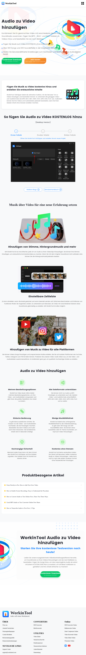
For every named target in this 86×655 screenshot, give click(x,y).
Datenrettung (37, 652)
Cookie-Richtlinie (7, 634)
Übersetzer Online (69, 641)
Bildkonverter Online (70, 628)
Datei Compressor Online (71, 631)
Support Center (7, 649)
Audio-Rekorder (38, 649)
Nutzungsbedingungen (9, 631)
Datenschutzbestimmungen (10, 641)
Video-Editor (37, 636)
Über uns (5, 625)
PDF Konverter (38, 625)
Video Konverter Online (71, 634)
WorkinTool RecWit (39, 639)
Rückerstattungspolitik (8, 637)
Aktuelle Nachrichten (8, 628)
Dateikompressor (38, 643)
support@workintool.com (9, 652)
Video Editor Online (70, 637)
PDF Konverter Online (71, 625)
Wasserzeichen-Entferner (40, 646)
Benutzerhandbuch (52, 189)
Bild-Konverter (38, 628)
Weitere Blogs (32, 189)
